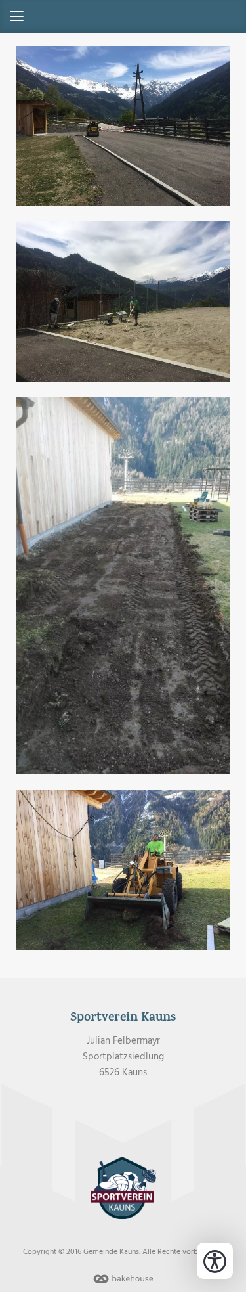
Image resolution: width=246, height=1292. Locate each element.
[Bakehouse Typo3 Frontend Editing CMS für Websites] (123, 1284)
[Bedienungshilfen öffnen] (215, 1261)
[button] (123, 16)
